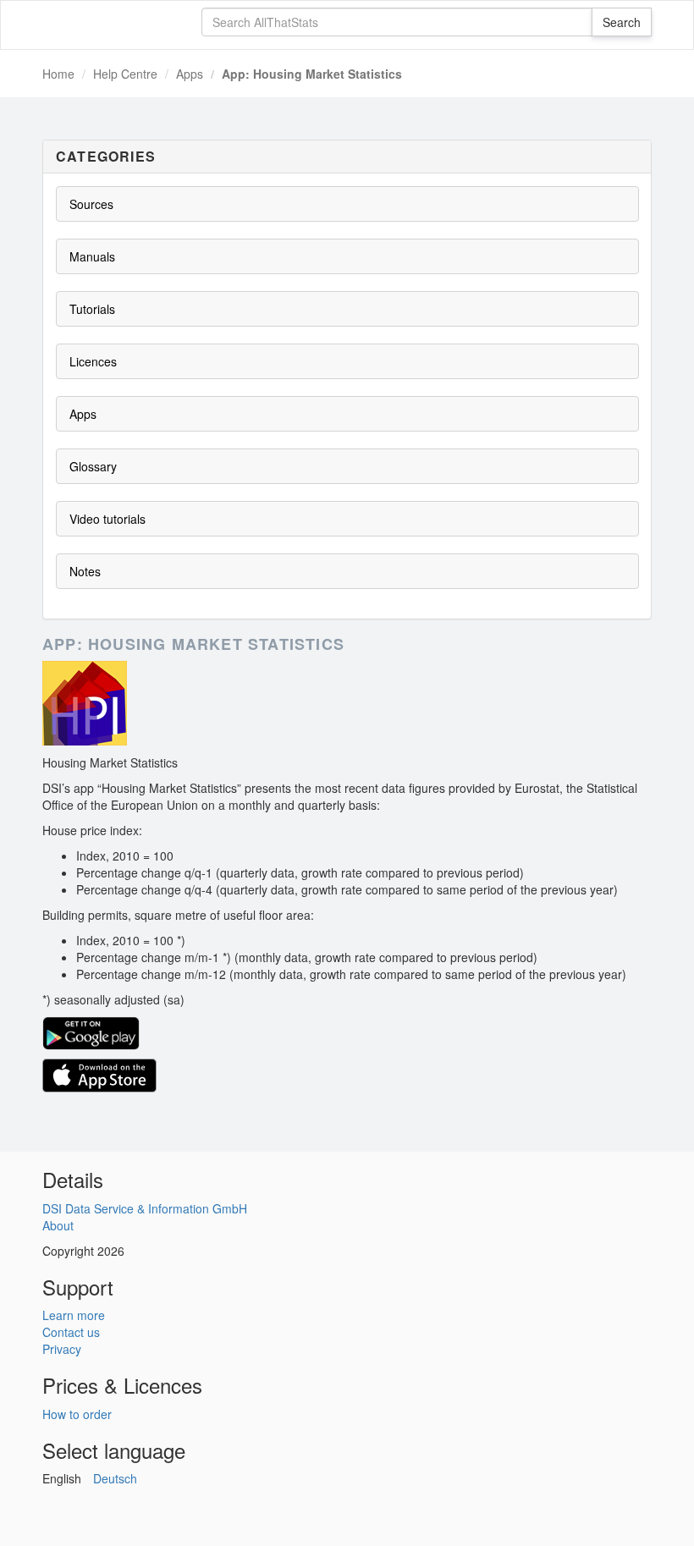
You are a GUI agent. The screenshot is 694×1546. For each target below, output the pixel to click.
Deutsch (115, 1478)
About (58, 1225)
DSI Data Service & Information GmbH (144, 1208)
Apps (189, 73)
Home (58, 73)
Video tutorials (107, 518)
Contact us (71, 1331)
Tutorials (92, 308)
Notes (85, 571)
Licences (93, 361)
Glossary (93, 466)
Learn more (73, 1315)
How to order (77, 1414)
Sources (91, 203)
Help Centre (125, 73)
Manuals (92, 256)
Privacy (61, 1348)
